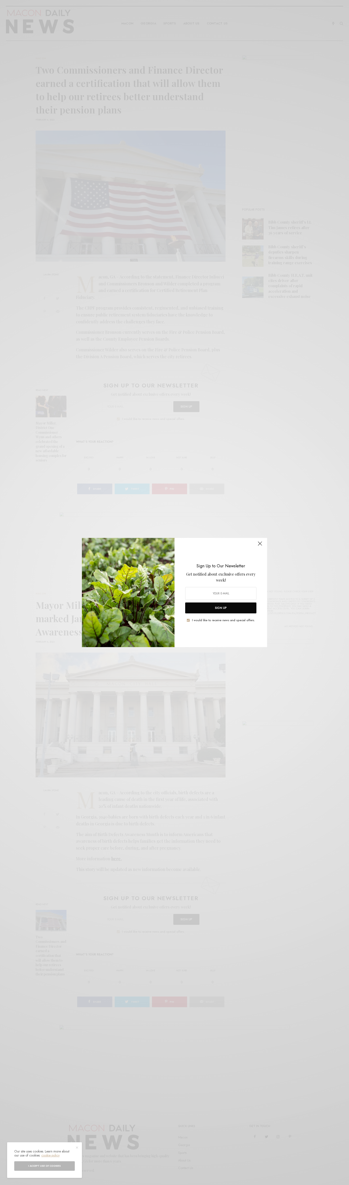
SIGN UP (221, 608)
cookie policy (50, 1155)
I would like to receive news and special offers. (223, 620)
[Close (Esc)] (260, 545)
